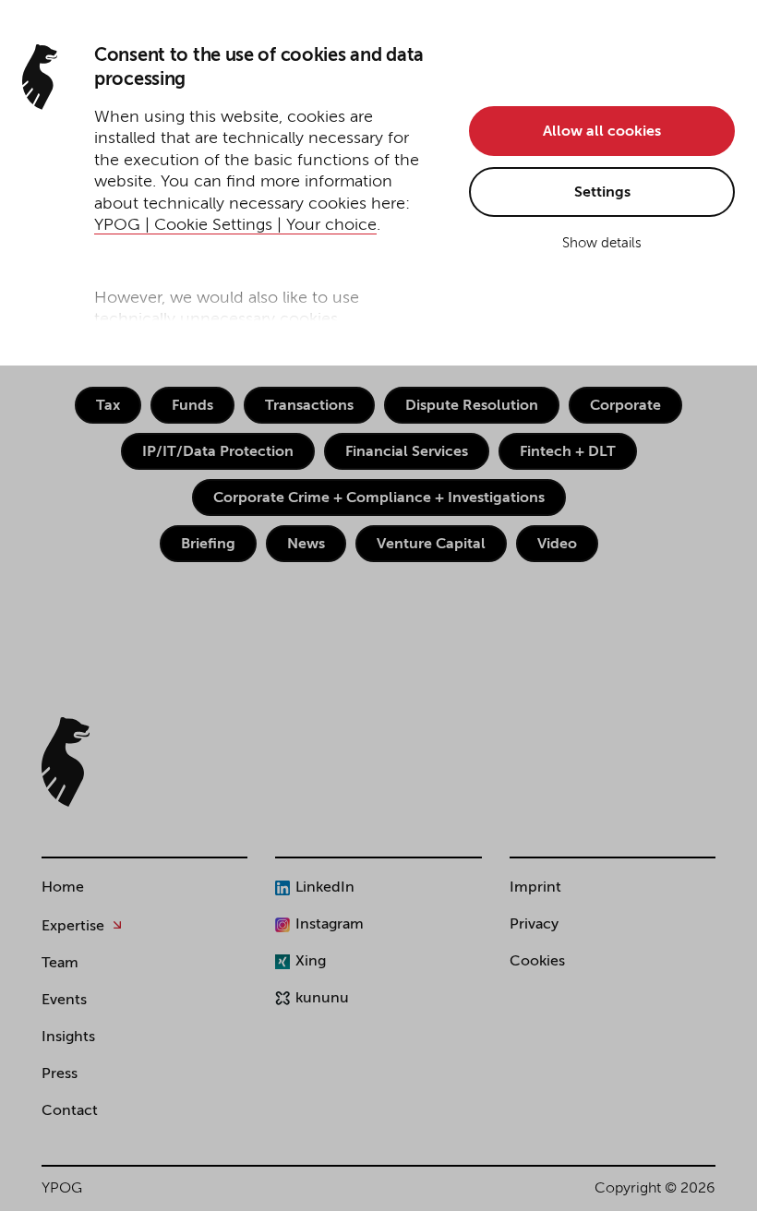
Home (63, 888)
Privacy (534, 924)
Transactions (309, 406)
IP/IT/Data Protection (218, 452)
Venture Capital (431, 544)
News (306, 544)
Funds (192, 406)
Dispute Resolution (471, 406)
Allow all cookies (602, 132)
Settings (602, 193)
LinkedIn (324, 888)
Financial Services (406, 452)
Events (64, 1000)
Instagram (329, 924)
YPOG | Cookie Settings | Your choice (235, 225)
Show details (602, 243)
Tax (108, 406)
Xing (310, 961)
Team (60, 963)
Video (557, 544)
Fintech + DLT (568, 452)
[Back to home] (66, 762)
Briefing (208, 544)
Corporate (625, 406)
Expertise (73, 926)
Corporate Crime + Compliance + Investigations (379, 498)
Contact (70, 1111)
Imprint (535, 888)
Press (60, 1074)
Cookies (537, 961)
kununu (322, 998)
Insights (68, 1037)
